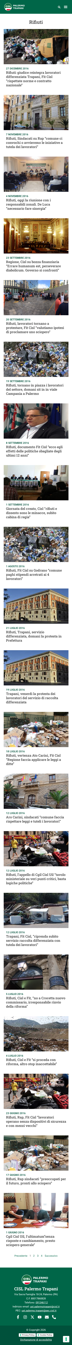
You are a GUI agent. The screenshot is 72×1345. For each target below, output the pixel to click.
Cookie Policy (46, 1335)
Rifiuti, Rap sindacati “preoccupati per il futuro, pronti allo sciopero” (36, 1181)
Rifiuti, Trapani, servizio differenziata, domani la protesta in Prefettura (34, 636)
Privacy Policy (28, 1335)
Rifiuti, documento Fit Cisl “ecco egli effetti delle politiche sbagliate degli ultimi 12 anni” (34, 451)
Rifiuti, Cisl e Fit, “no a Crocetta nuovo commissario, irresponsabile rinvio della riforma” (35, 1002)
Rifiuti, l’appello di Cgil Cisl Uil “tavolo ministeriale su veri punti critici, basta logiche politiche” (36, 878)
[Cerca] (59, 7)
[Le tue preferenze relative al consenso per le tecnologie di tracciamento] (66, 1339)
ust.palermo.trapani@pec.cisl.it (39, 1310)
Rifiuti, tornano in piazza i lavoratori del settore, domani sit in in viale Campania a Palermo (34, 389)
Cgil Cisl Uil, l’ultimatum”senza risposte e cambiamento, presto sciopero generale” (30, 1240)
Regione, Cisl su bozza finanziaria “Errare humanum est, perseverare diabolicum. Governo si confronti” (33, 266)
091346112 (42, 1302)
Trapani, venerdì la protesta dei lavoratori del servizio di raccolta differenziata (32, 697)
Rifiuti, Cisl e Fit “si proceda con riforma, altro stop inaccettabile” (31, 1061)
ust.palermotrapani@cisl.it (45, 1306)
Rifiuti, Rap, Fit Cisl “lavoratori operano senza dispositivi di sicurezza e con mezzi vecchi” (36, 1121)
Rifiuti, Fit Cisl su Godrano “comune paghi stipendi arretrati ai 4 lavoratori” (34, 574)
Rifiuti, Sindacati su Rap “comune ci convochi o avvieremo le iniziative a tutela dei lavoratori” (34, 142)
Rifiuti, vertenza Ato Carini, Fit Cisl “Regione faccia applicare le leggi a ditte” (33, 759)
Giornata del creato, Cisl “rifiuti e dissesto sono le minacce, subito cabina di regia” (31, 512)
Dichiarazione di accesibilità (36, 1339)
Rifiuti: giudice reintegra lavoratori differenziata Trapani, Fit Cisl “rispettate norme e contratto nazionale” (33, 78)
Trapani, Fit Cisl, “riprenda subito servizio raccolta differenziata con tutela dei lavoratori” (33, 940)
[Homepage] (17, 7)
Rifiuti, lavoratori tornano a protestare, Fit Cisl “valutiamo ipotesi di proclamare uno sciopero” (35, 327)
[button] (65, 7)
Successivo (51, 1255)
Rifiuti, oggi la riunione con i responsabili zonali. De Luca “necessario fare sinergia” (28, 204)
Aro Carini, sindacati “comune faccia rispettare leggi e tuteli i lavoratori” (35, 819)
